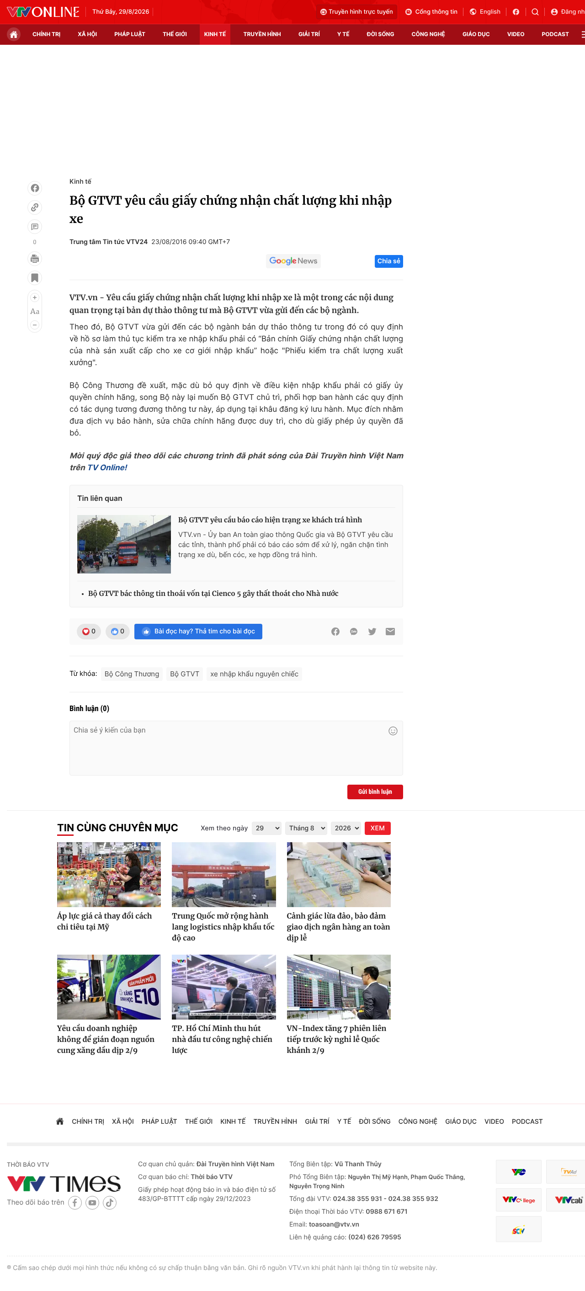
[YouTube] (92, 1202)
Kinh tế (80, 182)
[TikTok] (110, 1202)
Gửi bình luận (375, 792)
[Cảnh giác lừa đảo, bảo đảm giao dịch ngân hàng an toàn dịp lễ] (339, 874)
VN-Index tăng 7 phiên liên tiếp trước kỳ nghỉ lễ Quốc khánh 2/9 (337, 1039)
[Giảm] (34, 324)
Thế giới (175, 34)
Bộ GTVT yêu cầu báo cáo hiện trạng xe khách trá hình (270, 520)
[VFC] (519, 1172)
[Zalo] (353, 631)
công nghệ (428, 34)
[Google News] (293, 261)
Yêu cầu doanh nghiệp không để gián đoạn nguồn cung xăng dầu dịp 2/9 (105, 1039)
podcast (555, 34)
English (490, 12)
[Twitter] (372, 631)
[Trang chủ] (14, 34)
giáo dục (476, 34)
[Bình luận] (34, 226)
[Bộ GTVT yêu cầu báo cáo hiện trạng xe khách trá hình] (124, 544)
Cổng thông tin (436, 12)
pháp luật (129, 34)
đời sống (380, 34)
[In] (34, 258)
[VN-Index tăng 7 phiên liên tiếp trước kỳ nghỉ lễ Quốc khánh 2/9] (339, 987)
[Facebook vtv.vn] (519, 12)
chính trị (46, 34)
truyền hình (262, 34)
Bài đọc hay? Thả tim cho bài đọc (204, 631)
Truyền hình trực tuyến (361, 12)
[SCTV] (519, 1229)
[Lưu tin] (34, 278)
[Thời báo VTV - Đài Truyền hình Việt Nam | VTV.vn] (43, 12)
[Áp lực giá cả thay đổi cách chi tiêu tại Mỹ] (109, 874)
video (516, 34)
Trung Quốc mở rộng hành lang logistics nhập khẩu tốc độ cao (223, 927)
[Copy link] (34, 207)
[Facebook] (34, 188)
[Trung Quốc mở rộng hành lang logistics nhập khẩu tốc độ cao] (224, 874)
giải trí (309, 34)
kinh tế (215, 34)
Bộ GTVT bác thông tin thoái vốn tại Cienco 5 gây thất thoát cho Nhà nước (213, 594)
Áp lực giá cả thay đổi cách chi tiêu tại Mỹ (104, 922)
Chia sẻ (389, 261)
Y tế (343, 34)
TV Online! (107, 468)
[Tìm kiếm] (538, 12)
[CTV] (519, 1199)
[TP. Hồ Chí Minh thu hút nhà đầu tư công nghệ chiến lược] (224, 987)
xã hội (87, 34)
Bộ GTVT (184, 673)
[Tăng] (34, 297)
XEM (378, 828)
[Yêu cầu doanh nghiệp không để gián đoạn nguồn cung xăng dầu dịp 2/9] (109, 987)
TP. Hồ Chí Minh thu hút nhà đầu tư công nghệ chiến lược (222, 1039)
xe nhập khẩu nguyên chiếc (254, 673)
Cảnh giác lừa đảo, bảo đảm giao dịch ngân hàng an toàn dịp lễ (338, 927)
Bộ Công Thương (132, 673)
